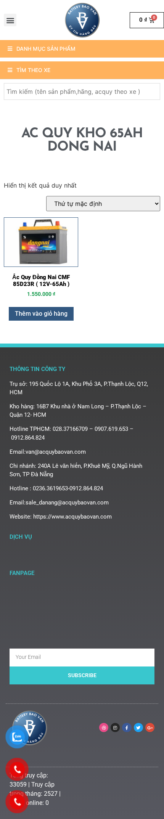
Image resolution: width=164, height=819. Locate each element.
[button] (10, 20)
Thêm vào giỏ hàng (41, 313)
